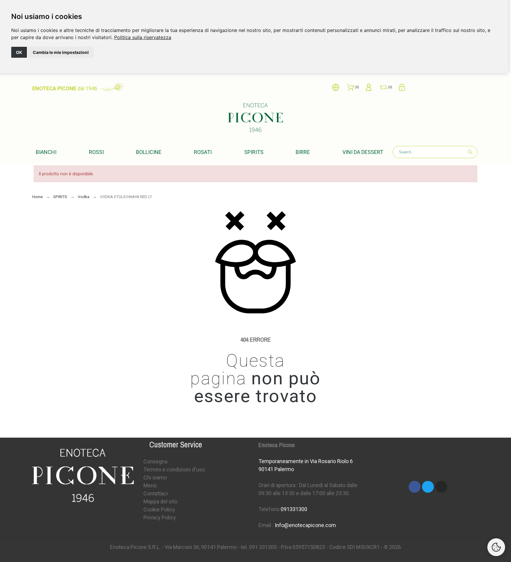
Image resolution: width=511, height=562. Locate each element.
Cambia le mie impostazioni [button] (61, 52)
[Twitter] (428, 487)
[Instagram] (441, 487)
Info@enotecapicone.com (305, 525)
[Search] (470, 152)
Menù (150, 485)
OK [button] (19, 52)
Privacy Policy (159, 517)
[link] (142, 37)
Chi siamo (155, 477)
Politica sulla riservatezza (142, 37)
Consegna (155, 461)
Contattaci (155, 493)
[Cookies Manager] (496, 547)
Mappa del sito (160, 501)
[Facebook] (415, 487)
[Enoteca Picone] (255, 119)
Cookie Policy (159, 509)
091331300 (294, 509)
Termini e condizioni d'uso (174, 469)
